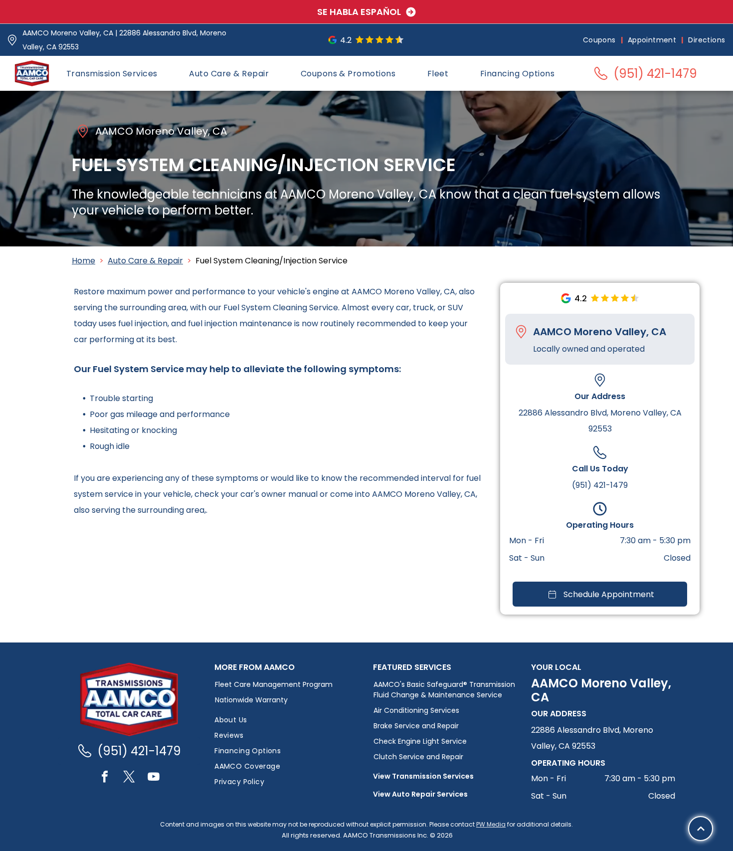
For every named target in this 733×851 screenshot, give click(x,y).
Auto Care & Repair (145, 260)
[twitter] (129, 778)
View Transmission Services (423, 776)
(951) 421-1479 (600, 485)
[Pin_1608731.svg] (12, 40)
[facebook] (105, 778)
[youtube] (154, 778)
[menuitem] (600, 40)
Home (83, 260)
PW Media (491, 824)
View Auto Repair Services (420, 794)
